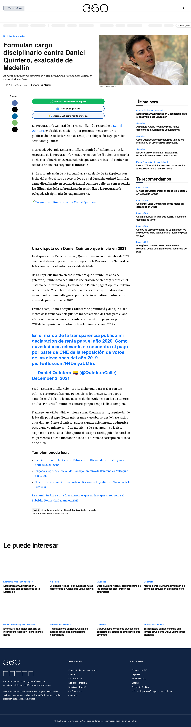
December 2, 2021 (51, 378)
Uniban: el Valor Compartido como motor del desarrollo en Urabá (160, 205)
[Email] (15, 129)
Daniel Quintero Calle (75, 509)
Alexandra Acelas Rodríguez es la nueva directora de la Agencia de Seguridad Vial (158, 128)
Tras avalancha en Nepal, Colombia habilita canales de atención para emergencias (69, 631)
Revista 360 (142, 187)
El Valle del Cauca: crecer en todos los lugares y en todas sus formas (161, 192)
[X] (173, 8)
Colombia (140, 123)
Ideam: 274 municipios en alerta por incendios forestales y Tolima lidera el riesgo (160, 167)
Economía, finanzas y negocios (150, 110)
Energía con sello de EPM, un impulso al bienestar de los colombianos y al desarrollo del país (161, 248)
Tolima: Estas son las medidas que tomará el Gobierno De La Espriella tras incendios (164, 631)
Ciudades (140, 136)
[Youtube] (178, 8)
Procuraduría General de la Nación (50, 513)
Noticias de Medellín (14, 36)
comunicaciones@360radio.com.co (28, 681)
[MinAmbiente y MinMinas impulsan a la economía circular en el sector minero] (166, 564)
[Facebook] (157, 8)
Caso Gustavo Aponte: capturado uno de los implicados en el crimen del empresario (160, 141)
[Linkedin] (15, 116)
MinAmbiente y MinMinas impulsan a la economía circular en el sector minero (157, 154)
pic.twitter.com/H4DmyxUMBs (63, 363)
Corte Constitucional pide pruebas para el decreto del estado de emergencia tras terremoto (118, 631)
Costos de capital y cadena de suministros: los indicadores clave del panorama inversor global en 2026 (161, 232)
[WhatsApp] (15, 123)
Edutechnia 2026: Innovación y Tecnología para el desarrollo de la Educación (161, 115)
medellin (93, 509)
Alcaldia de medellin (52, 509)
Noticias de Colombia (60, 624)
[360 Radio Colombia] (95, 8)
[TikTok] (168, 8)
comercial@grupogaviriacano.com (34, 685)
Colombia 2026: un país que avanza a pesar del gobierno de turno (161, 218)
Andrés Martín (43, 85)
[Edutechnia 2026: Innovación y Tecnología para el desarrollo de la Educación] (25, 564)
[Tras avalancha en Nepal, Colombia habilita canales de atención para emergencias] (72, 607)
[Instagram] (163, 8)
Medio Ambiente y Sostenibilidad (152, 162)
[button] (184, 8)
